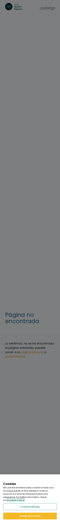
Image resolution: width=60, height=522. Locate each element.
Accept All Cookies (30, 515)
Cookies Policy (16, 500)
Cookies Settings (30, 506)
